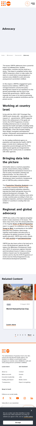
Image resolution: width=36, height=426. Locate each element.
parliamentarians (24, 238)
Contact (21, 372)
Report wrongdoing (24, 382)
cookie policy (28, 416)
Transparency (6, 382)
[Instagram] (24, 398)
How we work (18, 55)
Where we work (6, 374)
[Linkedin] (32, 398)
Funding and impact (7, 379)
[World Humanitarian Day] (18, 292)
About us (4, 372)
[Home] (6, 3)
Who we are (10, 55)
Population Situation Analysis (17, 185)
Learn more (11, 324)
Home (3, 55)
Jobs (20, 377)
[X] (10, 398)
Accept (18, 423)
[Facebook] (3, 398)
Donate (21, 374)
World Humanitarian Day (17, 309)
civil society (10, 238)
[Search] (27, 3)
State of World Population (23, 224)
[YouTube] (17, 398)
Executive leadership (8, 377)
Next (29, 335)
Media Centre (23, 379)
